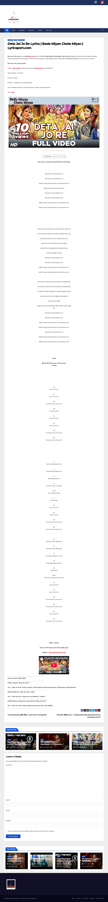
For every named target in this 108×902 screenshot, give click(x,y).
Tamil (40, 30)
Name (8, 800)
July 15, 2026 (38, 863)
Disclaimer (92, 898)
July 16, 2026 (13, 863)
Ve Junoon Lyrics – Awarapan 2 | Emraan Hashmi (50, 744)
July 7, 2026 (87, 863)
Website (8, 820)
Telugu (48, 30)
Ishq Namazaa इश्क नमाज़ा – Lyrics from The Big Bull (27, 715)
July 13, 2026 (63, 863)
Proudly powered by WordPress (12, 898)
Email (8, 810)
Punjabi (22, 30)
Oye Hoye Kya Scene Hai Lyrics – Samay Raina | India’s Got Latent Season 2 (20, 744)
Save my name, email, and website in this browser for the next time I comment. (31, 831)
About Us (78, 898)
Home (73, 898)
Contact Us (85, 898)
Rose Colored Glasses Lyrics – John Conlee (14, 860)
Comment (9, 765)
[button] (102, 30)
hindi (13, 30)
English (31, 30)
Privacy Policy (100, 898)
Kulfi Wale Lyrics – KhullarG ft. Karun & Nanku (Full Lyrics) (86, 744)
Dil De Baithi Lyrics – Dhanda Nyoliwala (41, 860)
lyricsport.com (14, 747)
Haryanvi (35, 856)
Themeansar (33, 898)
